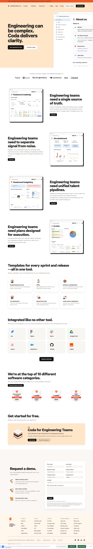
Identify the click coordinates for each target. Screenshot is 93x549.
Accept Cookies (81, 546)
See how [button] (53, 114)
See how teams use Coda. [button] (15, 385)
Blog (57, 6)
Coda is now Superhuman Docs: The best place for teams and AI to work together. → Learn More (29, 1)
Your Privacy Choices (15, 544)
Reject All (72, 546)
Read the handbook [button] (44, 440)
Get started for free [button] (16, 47)
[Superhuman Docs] (15, 6)
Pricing (62, 6)
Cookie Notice (8, 547)
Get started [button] (80, 6)
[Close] (90, 546)
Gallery (51, 6)
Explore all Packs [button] (46, 359)
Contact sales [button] (31, 47)
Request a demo (70, 6)
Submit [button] (50, 498)
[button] (46, 434)
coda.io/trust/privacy (65, 506)
